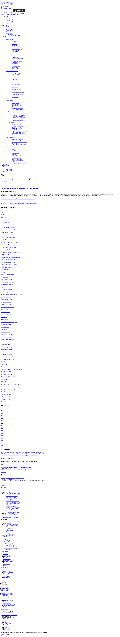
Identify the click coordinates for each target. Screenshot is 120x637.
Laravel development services (7, 234)
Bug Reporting (15, 97)
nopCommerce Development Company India (11, 244)
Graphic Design (15, 50)
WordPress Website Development (19, 124)
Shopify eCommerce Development (19, 131)
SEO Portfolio (9, 33)
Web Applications (15, 103)
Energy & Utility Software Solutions (20, 163)
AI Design (14, 41)
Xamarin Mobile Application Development (10, 257)
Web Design (4, 317)
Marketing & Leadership (6, 386)
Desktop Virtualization (6, 304)
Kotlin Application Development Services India (11, 294)
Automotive (14, 151)
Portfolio (5, 25)
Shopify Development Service (7, 239)
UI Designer (6, 576)
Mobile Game (4, 217)
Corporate (14, 149)
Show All (3, 485)
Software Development (6, 381)
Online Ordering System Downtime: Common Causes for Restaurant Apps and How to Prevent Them (23, 453)
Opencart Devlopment (6, 314)
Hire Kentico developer (6, 277)
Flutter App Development (17, 139)
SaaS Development (5, 342)
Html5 (13, 52)
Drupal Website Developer (7, 232)
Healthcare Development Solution (8, 356)
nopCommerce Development (18, 116)
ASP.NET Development (6, 324)
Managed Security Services (18, 106)
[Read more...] (4, 472)
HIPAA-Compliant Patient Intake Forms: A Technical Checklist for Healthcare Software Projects (22, 452)
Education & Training (16, 156)
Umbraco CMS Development (18, 117)
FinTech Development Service (7, 339)
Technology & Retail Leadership (8, 389)
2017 (2, 433)
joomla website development (7, 282)
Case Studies (9, 31)
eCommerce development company (9, 322)
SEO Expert (6, 573)
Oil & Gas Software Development (8, 359)
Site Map (5, 628)
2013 (2, 443)
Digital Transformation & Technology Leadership (12, 369)
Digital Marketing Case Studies (13, 35)
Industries (8, 146)
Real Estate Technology (6, 394)
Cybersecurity (4, 364)
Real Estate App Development (7, 351)
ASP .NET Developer (8, 572)
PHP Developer (6, 570)
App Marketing (15, 62)
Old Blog (5, 606)
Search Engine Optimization (18, 58)
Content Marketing (16, 66)
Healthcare (14, 150)
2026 (2, 410)
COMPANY (6, 16)
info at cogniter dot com (6, 2)
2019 (2, 428)
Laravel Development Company (8, 237)
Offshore (5, 164)
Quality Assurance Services (12, 71)
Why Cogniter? (9, 21)
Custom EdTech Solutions (7, 334)
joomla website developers (7, 284)
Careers (5, 166)
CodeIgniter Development (17, 127)
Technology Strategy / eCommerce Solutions (11, 384)
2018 (2, 430)
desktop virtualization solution (7, 307)
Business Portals (15, 104)
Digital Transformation (6, 361)
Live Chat (3, 3)
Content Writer (15, 67)
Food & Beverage (16, 154)
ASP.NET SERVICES (11, 111)
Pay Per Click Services (6, 287)
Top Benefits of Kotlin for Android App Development (19, 188)
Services (5, 36)
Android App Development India (8, 247)
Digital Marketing (10, 55)
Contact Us (5, 171)
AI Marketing (15, 57)
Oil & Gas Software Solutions (18, 161)
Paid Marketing (4, 214)
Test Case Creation (16, 73)
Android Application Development (19, 142)
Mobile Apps (9, 28)
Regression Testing (16, 84)
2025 (2, 413)
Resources (5, 622)
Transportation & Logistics (17, 160)
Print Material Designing (17, 49)
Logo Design (14, 45)
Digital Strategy (4, 379)
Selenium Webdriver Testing (18, 94)
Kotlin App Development (18, 203)
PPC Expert (6, 575)
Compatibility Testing (16, 89)
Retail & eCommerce (16, 158)
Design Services (9, 30)
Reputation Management (17, 61)
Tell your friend (6, 623)
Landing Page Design (16, 47)
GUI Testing (14, 79)
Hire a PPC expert (5, 292)
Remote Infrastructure (16, 105)
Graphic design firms (5, 312)
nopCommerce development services (9, 242)
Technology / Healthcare (6, 374)
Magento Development (17, 128)
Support (8, 23)
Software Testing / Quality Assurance (9, 396)
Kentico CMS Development (18, 119)
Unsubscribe (6, 627)
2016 (2, 435)
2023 (2, 418)
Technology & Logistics (6, 391)
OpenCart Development (17, 129)
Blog (7, 24)
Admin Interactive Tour (11, 34)
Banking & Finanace (5, 589)
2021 (2, 423)
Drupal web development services (8, 229)
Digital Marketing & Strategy (7, 371)
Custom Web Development (7, 337)
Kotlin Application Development (19, 144)
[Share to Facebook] (8, 199)
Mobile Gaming (15, 143)
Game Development (5, 344)
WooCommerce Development (18, 134)
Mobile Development (10, 137)
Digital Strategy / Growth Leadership (9, 376)
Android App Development (7, 203)
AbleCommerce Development (18, 120)
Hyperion (3, 272)
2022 (2, 420)
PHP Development (7, 492)
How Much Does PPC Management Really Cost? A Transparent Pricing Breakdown (19, 455)
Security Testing (15, 82)
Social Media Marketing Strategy (8, 227)
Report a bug (6, 624)
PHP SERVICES (10, 122)
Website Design (15, 42)
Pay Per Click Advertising (6, 289)
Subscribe (5, 626)
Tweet (33, 199)
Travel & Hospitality (16, 155)
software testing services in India (8, 259)
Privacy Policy (6, 629)
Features (8, 20)
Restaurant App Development (7, 347)
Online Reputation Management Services (10, 252)
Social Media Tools (5, 332)
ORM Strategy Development (7, 254)
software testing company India (8, 262)
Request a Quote (9, 3)
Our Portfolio (9, 26)
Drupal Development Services (18, 132)
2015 (2, 438)
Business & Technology (6, 399)
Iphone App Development (6, 219)
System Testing (15, 87)
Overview (8, 18)
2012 (2, 445)
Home (2, 1)
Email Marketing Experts (6, 299)
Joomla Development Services (18, 126)
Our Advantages (9, 19)
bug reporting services (6, 302)
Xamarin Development (17, 114)
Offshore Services (4, 567)
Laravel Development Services (18, 133)
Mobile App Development (30, 203)
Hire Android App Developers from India (10, 249)
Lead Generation (15, 68)
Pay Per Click (15, 63)
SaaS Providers (4, 309)
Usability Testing (15, 77)
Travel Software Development (7, 349)
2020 (2, 425)
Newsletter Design (16, 46)
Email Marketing (15, 65)
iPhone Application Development (19, 140)
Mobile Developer (7, 571)
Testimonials (6, 168)
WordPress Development (6, 267)
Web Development (10, 29)
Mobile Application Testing (18, 92)
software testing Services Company (9, 264)
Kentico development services (7, 274)
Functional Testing (16, 74)
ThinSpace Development (17, 108)
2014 (2, 440)
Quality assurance (5, 366)
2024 (2, 415)
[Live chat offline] (19, 12)
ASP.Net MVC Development (18, 115)
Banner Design (15, 44)
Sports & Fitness (15, 153)
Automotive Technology (6, 401)
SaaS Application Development (18, 109)
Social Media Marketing (17, 60)
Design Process (15, 51)
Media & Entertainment (17, 159)
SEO (2, 212)
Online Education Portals (6, 354)
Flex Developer (6, 577)
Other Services (9, 100)
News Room (6, 165)
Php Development (5, 327)
